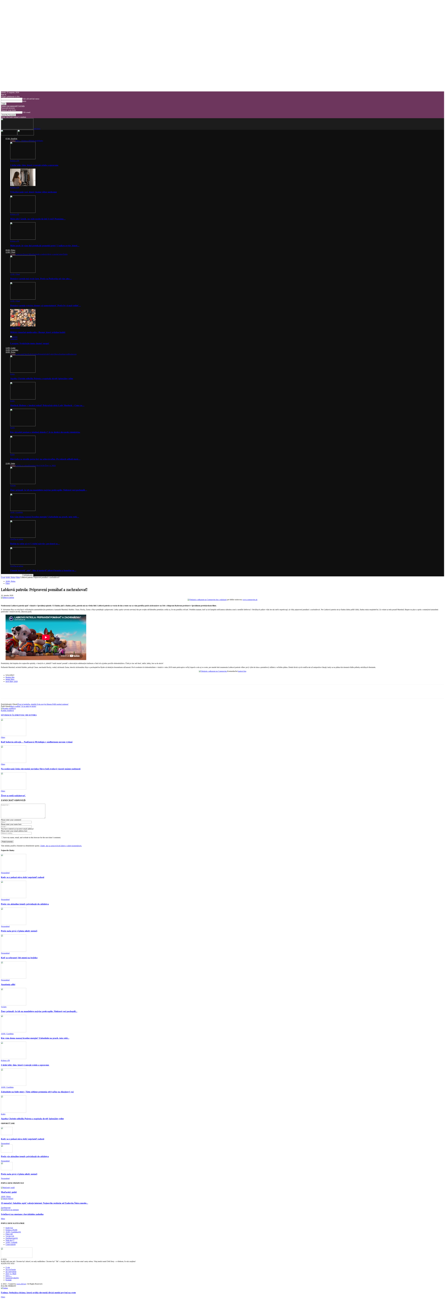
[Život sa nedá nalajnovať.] (13, 789)
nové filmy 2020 (12, 681)
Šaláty (65, 254)
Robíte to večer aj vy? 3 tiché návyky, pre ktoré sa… (35, 543)
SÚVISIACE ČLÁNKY (10, 715)
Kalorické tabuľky (12, 1278)
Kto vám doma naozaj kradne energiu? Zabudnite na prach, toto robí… (44, 517)
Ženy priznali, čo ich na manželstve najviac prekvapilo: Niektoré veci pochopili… (48, 490)
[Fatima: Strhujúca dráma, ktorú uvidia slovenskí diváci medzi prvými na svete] (4, 1288)
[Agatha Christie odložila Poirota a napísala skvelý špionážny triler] (22, 372)
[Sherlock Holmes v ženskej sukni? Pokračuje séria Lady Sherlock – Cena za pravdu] (22, 399)
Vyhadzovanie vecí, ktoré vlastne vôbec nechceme (33, 192)
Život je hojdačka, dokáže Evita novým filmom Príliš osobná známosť (42, 704)
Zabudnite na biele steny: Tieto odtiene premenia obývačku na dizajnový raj (37, 1092)
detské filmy (10, 679)
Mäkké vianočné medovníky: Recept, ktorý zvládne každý (37, 332)
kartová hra (242, 671)
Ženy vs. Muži (50, 466)
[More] (38, 693)
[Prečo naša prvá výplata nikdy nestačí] (13, 924)
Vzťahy (42, 466)
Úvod (3, 577)
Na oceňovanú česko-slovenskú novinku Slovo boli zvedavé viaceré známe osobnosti (40, 769)
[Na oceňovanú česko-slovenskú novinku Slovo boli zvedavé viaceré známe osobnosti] (13, 762)
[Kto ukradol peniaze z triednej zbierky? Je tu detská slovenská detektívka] (22, 426)
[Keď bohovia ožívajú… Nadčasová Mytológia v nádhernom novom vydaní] (13, 735)
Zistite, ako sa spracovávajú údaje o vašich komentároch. (61, 846)
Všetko (12, 141)
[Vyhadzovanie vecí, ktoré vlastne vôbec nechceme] (22, 185)
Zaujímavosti (63, 354)
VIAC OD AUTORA (28, 715)
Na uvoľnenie (11, 1269)
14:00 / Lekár (10, 348)
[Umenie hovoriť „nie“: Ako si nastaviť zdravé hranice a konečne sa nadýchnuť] (22, 564)
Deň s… (18, 141)
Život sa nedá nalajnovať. (13, 795)
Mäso (31, 254)
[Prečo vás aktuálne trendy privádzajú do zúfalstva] (13, 897)
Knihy (30, 354)
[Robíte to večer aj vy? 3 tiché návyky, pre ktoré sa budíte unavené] (22, 537)
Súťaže (46, 354)
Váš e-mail (26, 112)
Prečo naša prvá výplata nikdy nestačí (19, 931)
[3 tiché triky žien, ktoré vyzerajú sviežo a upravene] (22, 159)
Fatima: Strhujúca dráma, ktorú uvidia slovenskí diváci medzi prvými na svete (38, 1292)
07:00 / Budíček (11, 139)
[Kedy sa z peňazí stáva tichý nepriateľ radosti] (13, 871)
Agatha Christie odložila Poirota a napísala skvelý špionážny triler (41, 378)
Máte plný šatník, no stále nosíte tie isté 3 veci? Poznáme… (38, 219)
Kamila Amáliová (7, 710)
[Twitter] (13, 693)
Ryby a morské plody (55, 254)
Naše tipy (33, 141)
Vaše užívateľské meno (30, 99)
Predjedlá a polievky (40, 254)
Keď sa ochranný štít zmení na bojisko (19, 957)
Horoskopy (32, 466)
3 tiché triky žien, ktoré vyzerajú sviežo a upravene (34, 165)
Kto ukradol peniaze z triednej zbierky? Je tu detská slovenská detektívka (45, 432)
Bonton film (10, 677)
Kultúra (35, 354)
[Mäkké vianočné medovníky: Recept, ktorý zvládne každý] (22, 326)
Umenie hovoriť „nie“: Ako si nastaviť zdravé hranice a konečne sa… (43, 570)
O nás (8, 1267)
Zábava (56, 354)
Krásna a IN (26, 141)
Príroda (40, 354)
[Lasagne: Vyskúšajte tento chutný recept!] (13, 337)
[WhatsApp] (30, 693)
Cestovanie (19, 354)
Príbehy (40, 141)
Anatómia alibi (8, 984)
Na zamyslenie (11, 1272)
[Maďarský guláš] (8, 1188)
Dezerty (26, 254)
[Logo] (9, 135)
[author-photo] (8, 708)
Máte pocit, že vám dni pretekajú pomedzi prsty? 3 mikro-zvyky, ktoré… (44, 245)
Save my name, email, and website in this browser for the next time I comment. (32, 837)
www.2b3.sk (21, 1284)
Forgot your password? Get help (13, 106)
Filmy (26, 354)
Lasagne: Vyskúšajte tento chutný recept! (29, 343)
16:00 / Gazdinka (12, 350)
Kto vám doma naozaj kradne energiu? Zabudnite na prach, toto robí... (35, 1038)
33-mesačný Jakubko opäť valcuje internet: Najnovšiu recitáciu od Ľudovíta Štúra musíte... (44, 1203)
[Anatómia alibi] (13, 978)
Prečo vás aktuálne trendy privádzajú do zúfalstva (25, 904)
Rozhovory (72, 354)
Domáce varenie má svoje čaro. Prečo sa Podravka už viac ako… (41, 278)
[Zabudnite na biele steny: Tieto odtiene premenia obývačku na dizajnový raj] (13, 1085)
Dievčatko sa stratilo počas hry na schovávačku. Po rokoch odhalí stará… (45, 459)
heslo (24, 101)
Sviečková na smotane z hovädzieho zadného (22, 1214)
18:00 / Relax (10, 352)
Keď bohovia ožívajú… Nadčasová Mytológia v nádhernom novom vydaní (36, 742)
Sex (38, 466)
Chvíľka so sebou (21, 466)
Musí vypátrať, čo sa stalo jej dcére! (23, 706)
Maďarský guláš (9, 1192)
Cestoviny (19, 254)
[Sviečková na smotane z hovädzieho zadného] (10, 1210)
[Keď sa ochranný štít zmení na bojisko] (13, 951)
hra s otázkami (221, 600)
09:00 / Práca (10, 250)
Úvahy (51, 354)
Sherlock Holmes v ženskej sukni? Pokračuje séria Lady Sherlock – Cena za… (47, 405)
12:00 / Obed (10, 252)
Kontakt (8, 1280)
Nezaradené (5, 873)
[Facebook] (5, 693)
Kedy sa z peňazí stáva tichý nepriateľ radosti (22, 877)
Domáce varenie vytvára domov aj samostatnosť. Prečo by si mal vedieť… (45, 305)
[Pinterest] (21, 693)
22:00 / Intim (10, 463)
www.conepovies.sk (250, 600)
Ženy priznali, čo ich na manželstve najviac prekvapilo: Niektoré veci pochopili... (39, 1011)
